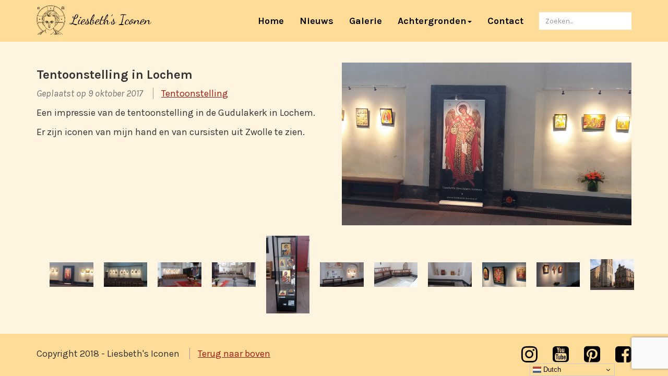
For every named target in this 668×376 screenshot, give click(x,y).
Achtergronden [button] (432, 21)
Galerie (365, 21)
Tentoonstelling (194, 93)
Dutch (551, 369)
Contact (505, 21)
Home (275, 21)
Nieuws (316, 21)
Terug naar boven (234, 353)
